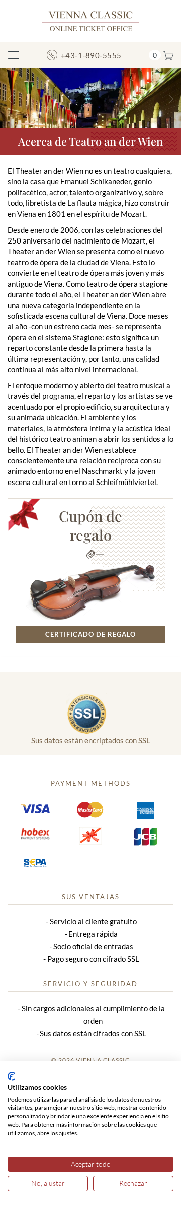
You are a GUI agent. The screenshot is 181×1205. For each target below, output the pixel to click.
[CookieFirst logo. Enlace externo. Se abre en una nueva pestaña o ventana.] (11, 1076)
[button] (13, 98)
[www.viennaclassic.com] (90, 20)
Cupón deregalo (90, 525)
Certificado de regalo (90, 634)
